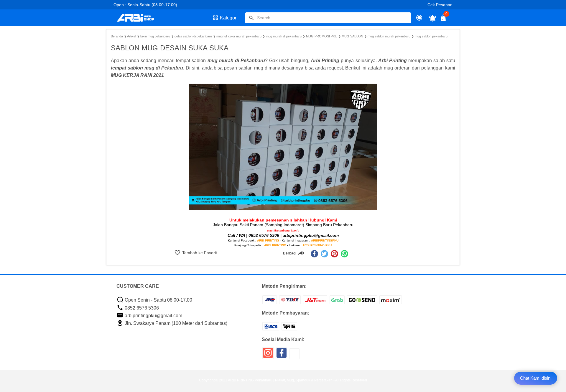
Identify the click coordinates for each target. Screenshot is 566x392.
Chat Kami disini (535, 378)
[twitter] (324, 253)
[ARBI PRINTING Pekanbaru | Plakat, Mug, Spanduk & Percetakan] (139, 18)
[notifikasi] (432, 17)
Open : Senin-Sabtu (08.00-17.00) (145, 4)
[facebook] (314, 253)
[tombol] (251, 18)
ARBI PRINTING (268, 240)
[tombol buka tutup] (443, 19)
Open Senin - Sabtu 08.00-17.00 (158, 299)
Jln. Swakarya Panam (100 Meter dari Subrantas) (175, 323)
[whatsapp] (344, 253)
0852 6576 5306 (141, 307)
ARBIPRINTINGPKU (324, 240)
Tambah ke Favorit (199, 252)
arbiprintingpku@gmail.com (153, 315)
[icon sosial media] (268, 355)
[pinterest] (334, 253)
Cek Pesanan (440, 4)
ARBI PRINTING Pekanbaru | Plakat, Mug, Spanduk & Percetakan (280, 380)
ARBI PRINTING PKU (317, 245)
